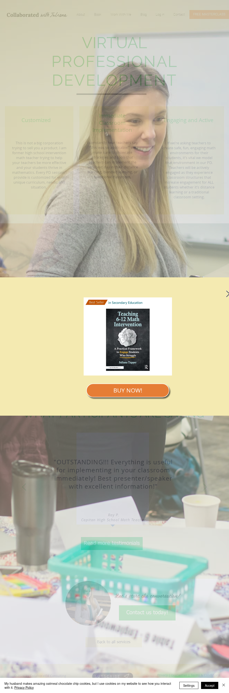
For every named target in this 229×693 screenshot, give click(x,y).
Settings (189, 685)
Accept (209, 685)
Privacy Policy (24, 687)
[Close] (223, 685)
